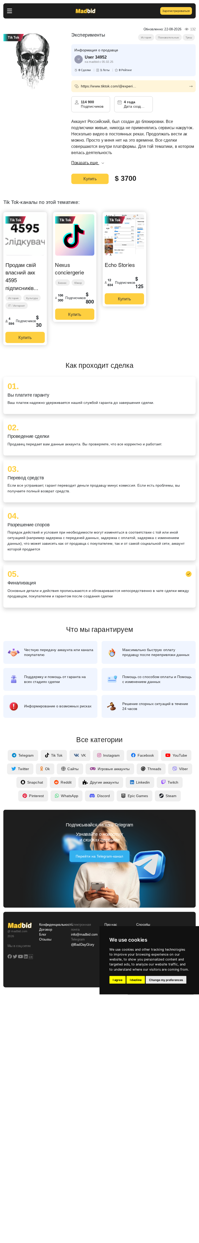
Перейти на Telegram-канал (99, 856)
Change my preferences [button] (166, 980)
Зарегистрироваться (176, 10)
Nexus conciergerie (69, 268)
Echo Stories (120, 264)
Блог (42, 934)
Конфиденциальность (52, 924)
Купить (89, 179)
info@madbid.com (84, 934)
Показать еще (85, 162)
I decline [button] (136, 980)
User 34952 (95, 57)
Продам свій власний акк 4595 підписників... (21, 276)
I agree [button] (117, 980)
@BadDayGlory (82, 944)
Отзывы (45, 939)
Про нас (110, 924)
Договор (45, 929)
